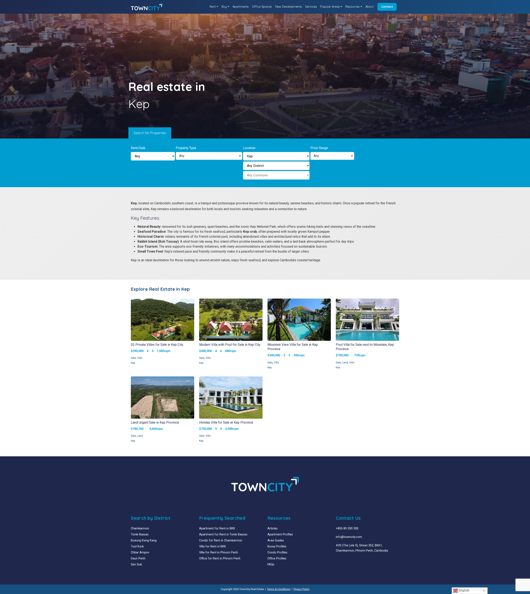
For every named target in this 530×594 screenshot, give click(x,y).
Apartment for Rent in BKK (217, 528)
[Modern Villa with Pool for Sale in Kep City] (231, 320)
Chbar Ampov (140, 552)
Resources (352, 6)
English (463, 590)
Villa (139, 358)
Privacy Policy (302, 589)
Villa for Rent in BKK (212, 546)
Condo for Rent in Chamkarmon (220, 540)
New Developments (288, 6)
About (369, 6)
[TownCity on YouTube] (343, 561)
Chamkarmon (140, 528)
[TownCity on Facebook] (337, 561)
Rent (213, 6)
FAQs (270, 564)
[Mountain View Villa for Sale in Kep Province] (299, 320)
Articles (272, 528)
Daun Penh (138, 558)
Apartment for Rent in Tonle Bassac (223, 534)
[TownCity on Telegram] (349, 561)
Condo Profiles (277, 552)
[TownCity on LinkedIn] (340, 561)
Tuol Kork (137, 546)
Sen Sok (136, 564)
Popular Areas (330, 6)
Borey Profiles (276, 546)
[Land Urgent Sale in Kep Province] (162, 398)
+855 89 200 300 (347, 528)
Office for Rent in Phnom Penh (219, 558)
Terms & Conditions (278, 589)
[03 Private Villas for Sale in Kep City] (162, 320)
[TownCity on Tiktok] (352, 561)
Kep (133, 362)
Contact (387, 6)
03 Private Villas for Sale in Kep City (157, 345)
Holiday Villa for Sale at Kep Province (226, 422)
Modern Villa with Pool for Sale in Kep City (229, 345)
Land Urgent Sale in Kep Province (155, 422)
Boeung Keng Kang (144, 540)
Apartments (240, 6)
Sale (133, 358)
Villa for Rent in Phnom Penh (218, 552)
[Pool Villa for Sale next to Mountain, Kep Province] (367, 320)
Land (345, 362)
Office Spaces (262, 6)
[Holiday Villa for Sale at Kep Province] (231, 398)
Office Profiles (276, 558)
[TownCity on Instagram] (346, 561)
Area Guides (275, 540)
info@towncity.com (349, 537)
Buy (224, 6)
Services (311, 6)
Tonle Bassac (140, 534)
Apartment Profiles (280, 534)
